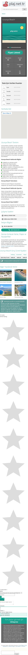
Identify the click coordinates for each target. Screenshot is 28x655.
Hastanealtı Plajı (19, 297)
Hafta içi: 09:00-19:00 (9, 215)
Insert (16, 654)
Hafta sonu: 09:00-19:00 (10, 219)
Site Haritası (18, 646)
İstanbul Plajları (12, 646)
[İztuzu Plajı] (6, 290)
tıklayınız (14, 622)
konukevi (23, 646)
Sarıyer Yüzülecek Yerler (7, 246)
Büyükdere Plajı (19, 282)
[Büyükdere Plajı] (21, 275)
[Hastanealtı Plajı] (21, 290)
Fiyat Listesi (14, 52)
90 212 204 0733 (8, 226)
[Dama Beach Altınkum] (6, 275)
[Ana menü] (24, 13)
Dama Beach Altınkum (6, 282)
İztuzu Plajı (3, 297)
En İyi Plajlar (21, 645)
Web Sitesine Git (15, 230)
